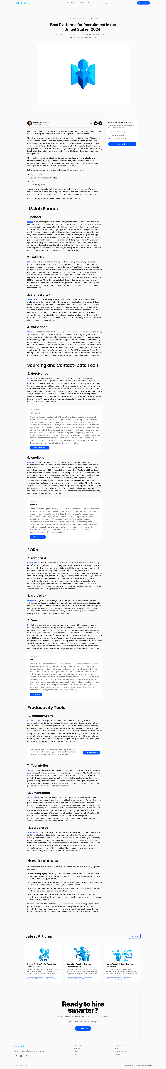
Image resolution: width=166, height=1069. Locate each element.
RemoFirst (31, 563)
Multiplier (31, 600)
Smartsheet (32, 797)
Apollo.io (30, 462)
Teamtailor (32, 770)
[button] (82, 3)
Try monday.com (91, 752)
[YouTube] (21, 1056)
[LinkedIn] (16, 1056)
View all (135, 936)
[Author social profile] (46, 122)
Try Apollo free (38, 537)
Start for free (143, 3)
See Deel (36, 694)
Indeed (30, 222)
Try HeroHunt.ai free (40, 447)
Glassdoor (31, 332)
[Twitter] (27, 1056)
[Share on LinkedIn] (96, 123)
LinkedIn (30, 262)
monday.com (33, 720)
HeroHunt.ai (32, 378)
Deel (29, 625)
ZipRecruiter (32, 299)
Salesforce (32, 832)
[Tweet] (100, 123)
